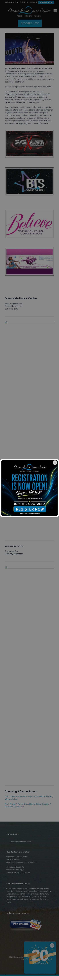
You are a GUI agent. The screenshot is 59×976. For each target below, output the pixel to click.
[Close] (55, 462)
